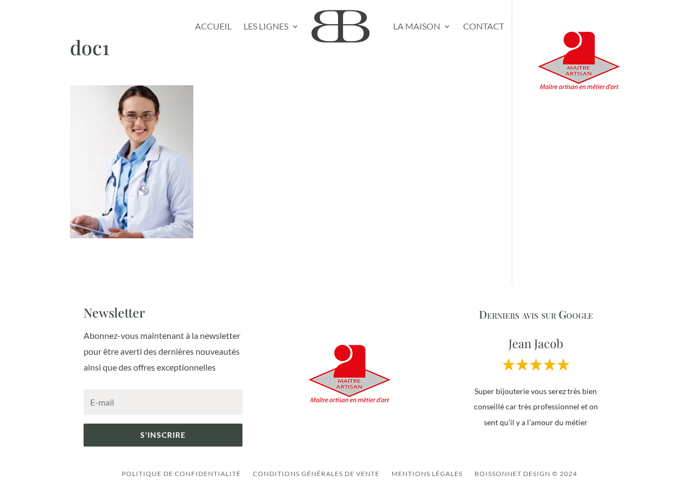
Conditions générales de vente (316, 473)
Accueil (213, 26)
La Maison (416, 26)
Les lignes (266, 26)
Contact (483, 26)
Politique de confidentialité (181, 473)
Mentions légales (427, 473)
